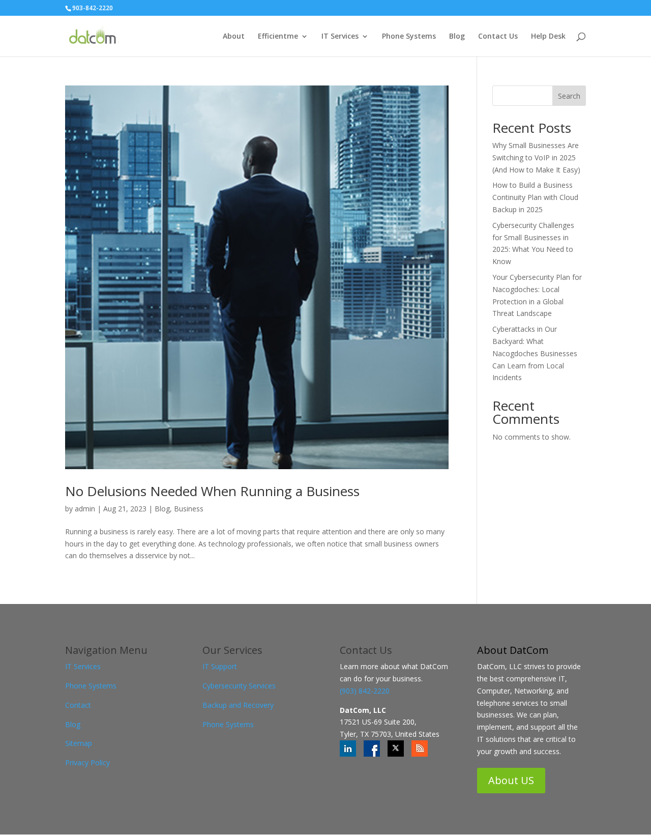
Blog (457, 37)
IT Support (219, 666)
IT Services (340, 37)
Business (188, 508)
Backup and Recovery (238, 705)
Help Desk (548, 37)
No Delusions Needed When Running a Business (212, 491)
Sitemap (78, 743)
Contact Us (498, 37)
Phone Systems (409, 37)
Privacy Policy (87, 762)
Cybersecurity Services (239, 685)
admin (85, 508)
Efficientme (278, 37)
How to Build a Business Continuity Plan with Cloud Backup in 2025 (535, 197)
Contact (78, 705)
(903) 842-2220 (365, 691)
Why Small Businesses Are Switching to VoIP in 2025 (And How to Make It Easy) (536, 157)
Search (569, 96)
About (234, 37)
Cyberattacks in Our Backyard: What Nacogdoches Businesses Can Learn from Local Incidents (534, 353)
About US (511, 780)
